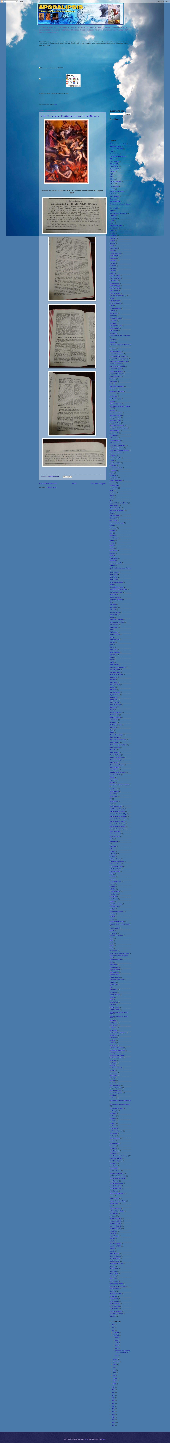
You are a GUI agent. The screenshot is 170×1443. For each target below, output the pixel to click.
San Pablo (112, 1118)
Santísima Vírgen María (116, 1173)
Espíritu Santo (114, 478)
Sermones (112, 1216)
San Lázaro (113, 1095)
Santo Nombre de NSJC (116, 1183)
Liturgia (112, 662)
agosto (115, 1364)
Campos (112, 298)
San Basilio (113, 1028)
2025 (113, 1327)
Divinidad (112, 410)
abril (114, 1375)
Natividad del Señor (115, 775)
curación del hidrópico (116, 363)
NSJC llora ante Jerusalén (117, 809)
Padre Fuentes (114, 894)
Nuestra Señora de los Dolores (118, 819)
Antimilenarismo (114, 255)
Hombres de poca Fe (115, 563)
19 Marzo (112, 179)
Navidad (112, 777)
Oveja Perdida (114, 841)
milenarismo (113, 722)
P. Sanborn (113, 889)
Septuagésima (114, 1213)
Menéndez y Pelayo (115, 704)
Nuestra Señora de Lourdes (117, 821)
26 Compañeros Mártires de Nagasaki (120, 204)
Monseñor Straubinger (116, 760)
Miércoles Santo (114, 714)
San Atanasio (113, 1025)
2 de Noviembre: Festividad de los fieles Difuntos (70, 116)
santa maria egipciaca (116, 1158)
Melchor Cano (113, 699)
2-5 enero (112, 189)
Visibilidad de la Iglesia (116, 1313)
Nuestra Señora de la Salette (118, 816)
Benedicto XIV (114, 280)
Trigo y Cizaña (114, 1273)
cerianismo (113, 315)
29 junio (112, 210)
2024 (113, 1330)
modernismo (113, 727)
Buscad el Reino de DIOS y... (118, 295)
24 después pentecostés (117, 191)
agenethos (112, 243)
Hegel (111, 533)
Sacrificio (112, 1004)
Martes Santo (113, 682)
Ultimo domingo (114, 1281)
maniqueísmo (113, 677)
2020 (113, 1395)
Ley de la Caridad (115, 652)
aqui (56, 104)
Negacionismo (114, 780)
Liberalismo (113, 654)
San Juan (112, 1083)
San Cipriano (113, 1030)
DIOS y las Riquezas (116, 404)
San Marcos (113, 1113)
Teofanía (112, 1248)
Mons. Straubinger (115, 747)
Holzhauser (113, 560)
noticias (112, 804)
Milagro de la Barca (115, 717)
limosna (112, 659)
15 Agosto (112, 171)
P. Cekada (112, 856)
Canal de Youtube (115, 300)
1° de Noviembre (114, 154)
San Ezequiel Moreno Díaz (117, 1050)
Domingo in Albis (114, 430)
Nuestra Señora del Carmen (117, 824)
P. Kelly (112, 874)
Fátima (112, 498)
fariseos (112, 495)
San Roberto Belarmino (116, 1131)
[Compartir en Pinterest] (71, 477)
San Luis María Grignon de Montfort (120, 1104)
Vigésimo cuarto (114, 1301)
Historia (112, 555)
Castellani (112, 310)
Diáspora (112, 401)
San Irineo (112, 1070)
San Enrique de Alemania (117, 1047)
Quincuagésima (114, 967)
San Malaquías (114, 1111)
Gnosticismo (113, 528)
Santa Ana (112, 1141)
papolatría (112, 909)
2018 (113, 1400)
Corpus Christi (114, 330)
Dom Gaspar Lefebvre (116, 413)
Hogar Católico (114, 558)
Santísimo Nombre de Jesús (118, 1176)
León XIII (112, 642)
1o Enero (112, 184)
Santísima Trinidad (115, 1171)
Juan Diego (113, 604)
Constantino (113, 323)
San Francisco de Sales (116, 1058)
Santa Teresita (114, 1168)
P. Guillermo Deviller (115, 869)
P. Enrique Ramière (115, 859)
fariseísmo (113, 493)
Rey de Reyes (114, 984)
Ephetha (112, 460)
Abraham (112, 233)
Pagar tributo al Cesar (116, 904)
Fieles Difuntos (114, 505)
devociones (113, 394)
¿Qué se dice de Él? (115, 146)
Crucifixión (113, 342)
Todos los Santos (115, 1261)
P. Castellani (113, 854)
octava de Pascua (115, 836)
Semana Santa (114, 1203)
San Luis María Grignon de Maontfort (120, 1100)
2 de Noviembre (114, 186)
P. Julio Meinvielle (115, 871)
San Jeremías (114, 1073)
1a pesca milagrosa (115, 181)
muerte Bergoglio (114, 767)
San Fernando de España (117, 1055)
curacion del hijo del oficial (117, 366)
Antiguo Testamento (115, 253)
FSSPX (112, 525)
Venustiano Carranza (115, 1293)
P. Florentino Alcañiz (115, 864)
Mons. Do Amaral (114, 737)
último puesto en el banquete (118, 1286)
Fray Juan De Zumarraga (117, 523)
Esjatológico (113, 470)
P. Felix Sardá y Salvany (117, 861)
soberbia (112, 1241)
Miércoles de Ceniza (115, 712)
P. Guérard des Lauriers (116, 866)
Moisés (112, 732)
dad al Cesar (113, 381)
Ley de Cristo (113, 649)
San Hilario (113, 1065)
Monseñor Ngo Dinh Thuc (117, 757)
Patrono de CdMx (115, 928)
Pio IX (111, 938)
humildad (112, 565)
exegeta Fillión (114, 488)
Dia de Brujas (113, 396)
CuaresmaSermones (115, 351)
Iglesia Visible (114, 579)
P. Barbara (112, 849)
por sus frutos (113, 950)
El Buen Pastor (114, 438)
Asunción (112, 273)
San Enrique (113, 1045)
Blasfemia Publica (115, 288)
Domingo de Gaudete (116, 415)
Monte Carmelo (114, 762)
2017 (113, 1403)
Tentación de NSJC (115, 1246)
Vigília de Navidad (115, 1306)
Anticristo (112, 250)
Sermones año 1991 (115, 1218)
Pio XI (111, 943)
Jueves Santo (113, 614)
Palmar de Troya (114, 906)
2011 (113, 1419)
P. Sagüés (112, 886)
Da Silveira (113, 379)
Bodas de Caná (114, 290)
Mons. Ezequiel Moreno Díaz (118, 739)
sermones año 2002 (115, 1226)
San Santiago (113, 1133)
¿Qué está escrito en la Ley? (118, 144)
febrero (115, 1381)
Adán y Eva (113, 238)
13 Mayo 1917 (114, 164)
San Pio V (112, 1123)
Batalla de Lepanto (115, 275)
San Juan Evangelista (116, 1093)
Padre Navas (113, 896)
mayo (115, 1372)
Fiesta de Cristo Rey (115, 508)
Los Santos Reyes (115, 672)
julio (114, 1367)
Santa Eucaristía (114, 1151)
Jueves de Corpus (115, 612)
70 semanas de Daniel (116, 225)
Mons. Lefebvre (114, 742)
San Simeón (113, 1136)
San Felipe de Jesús (115, 1053)
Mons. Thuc (113, 750)
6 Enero (112, 220)
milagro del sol (114, 720)
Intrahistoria (113, 594)
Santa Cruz (113, 1146)
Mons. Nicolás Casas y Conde (118, 745)
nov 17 (117, 1340)
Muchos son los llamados (117, 765)
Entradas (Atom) (51, 487)
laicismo (112, 637)
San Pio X (112, 1126)
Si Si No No (113, 1233)
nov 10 (117, 1343)
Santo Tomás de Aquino (116, 1193)
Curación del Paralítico (116, 371)
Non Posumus (114, 801)
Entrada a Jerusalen (115, 458)
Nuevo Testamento (115, 831)
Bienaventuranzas (115, 285)
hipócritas (112, 553)
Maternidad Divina (115, 692)
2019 (113, 1398)
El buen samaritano (115, 440)
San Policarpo (114, 1128)
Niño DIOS (113, 794)
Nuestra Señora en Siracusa (118, 829)
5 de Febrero (113, 218)
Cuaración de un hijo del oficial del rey (120, 344)
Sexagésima (113, 1231)
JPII (111, 602)
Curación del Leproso (116, 369)
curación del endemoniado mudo (119, 361)
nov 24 (117, 1337)
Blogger (103, 1439)
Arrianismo (113, 265)
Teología (112, 1251)
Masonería (113, 687)
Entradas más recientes (48, 484)
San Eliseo (113, 1042)
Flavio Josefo (113, 518)
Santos (112, 1196)
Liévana (112, 657)
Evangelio (112, 483)
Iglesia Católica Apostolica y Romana (120, 568)
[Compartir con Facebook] (69, 477)
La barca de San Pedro (116, 619)
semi (111, 1206)
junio (114, 1370)
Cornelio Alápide (114, 328)
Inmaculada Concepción (116, 587)
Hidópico (112, 545)
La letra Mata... (114, 627)
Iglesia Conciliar (114, 572)
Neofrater (112, 782)
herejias (112, 540)
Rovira (111, 999)
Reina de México (114, 974)
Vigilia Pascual (114, 1308)
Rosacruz (112, 997)
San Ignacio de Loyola (116, 1068)
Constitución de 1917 (116, 325)
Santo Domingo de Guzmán (117, 1178)
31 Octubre (113, 215)
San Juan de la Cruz (115, 1090)
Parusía (112, 919)
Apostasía (112, 263)
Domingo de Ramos (115, 423)
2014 (113, 1411)
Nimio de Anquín (114, 791)
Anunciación (113, 258)
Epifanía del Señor (115, 463)
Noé (111, 799)
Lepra (111, 644)
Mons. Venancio (114, 752)
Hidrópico (112, 548)
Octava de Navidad (115, 834)
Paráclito (112, 916)
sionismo (112, 1238)
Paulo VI (112, 930)
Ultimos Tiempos (114, 1288)
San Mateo (113, 1116)
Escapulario (113, 465)
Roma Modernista (115, 994)
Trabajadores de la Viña (116, 1263)
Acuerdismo (113, 235)
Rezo (111, 987)
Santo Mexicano (114, 1181)
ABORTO (112, 230)
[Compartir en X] (68, 477)
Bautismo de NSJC (115, 278)
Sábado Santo (114, 1002)
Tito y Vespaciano (115, 1258)
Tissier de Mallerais (115, 1256)
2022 (113, 1390)
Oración (112, 839)
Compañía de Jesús (115, 318)
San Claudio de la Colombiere (118, 1033)
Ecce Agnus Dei (114, 433)
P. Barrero (112, 851)
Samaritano (113, 1020)
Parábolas (112, 914)
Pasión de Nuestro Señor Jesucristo (120, 924)
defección (112, 384)
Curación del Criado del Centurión (119, 359)
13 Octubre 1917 (114, 166)
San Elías (112, 1040)
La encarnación (114, 624)
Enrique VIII (113, 455)
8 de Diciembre (114, 228)
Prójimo (112, 962)
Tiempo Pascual (114, 1253)
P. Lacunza (113, 876)
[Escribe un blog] (66, 477)
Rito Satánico (113, 989)
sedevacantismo (114, 1198)
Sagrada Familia (114, 1007)
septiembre (116, 1362)
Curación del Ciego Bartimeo (118, 356)
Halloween (112, 530)
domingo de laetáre (115, 418)
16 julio (112, 174)
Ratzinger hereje (114, 972)
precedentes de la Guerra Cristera (119, 953)
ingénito (112, 584)
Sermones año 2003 (115, 1228)
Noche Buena (113, 796)
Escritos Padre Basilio (116, 468)
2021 (113, 1392)
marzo (115, 1378)
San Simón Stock (115, 1138)
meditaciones (113, 697)
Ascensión (113, 270)
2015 (113, 1409)
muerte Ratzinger (114, 770)
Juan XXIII (113, 609)
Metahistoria (113, 707)
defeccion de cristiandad (116, 386)
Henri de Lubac (114, 538)
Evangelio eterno (114, 485)
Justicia (112, 617)
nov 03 (117, 1345)
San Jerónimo (113, 1075)
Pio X (111, 940)
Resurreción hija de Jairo (117, 979)
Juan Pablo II (113, 607)
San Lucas (113, 1098)
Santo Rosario (114, 1191)
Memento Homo (114, 702)
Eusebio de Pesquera (116, 480)
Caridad (112, 305)
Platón (111, 948)
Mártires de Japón (115, 684)
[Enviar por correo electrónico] (64, 477)
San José (112, 1080)
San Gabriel (113, 1060)
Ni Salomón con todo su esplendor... (120, 785)
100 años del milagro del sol (118, 156)
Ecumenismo (113, 435)
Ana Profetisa (113, 248)
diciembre (116, 1332)
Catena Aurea (113, 313)
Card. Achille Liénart (115, 303)
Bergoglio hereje (114, 283)
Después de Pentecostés (117, 391)
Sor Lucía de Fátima (115, 1243)
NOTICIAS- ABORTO (116, 806)
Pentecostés (113, 933)
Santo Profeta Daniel (115, 1186)
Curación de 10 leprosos (116, 354)
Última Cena (113, 1278)
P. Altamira (113, 846)
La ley (111, 629)
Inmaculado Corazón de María (118, 589)
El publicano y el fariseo (116, 448)
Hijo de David (113, 550)
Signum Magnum (114, 1236)
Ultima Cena (113, 1276)
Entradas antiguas (98, 484)
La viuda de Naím (115, 634)
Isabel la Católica (114, 597)
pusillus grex (113, 964)
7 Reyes (112, 223)
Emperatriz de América (116, 453)
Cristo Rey (113, 339)
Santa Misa (113, 1163)
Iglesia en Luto (114, 574)
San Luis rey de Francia (116, 1108)
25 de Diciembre (114, 196)
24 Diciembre (113, 194)
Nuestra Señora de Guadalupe (118, 814)
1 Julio (111, 151)
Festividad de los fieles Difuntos (119, 503)
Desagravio (113, 389)
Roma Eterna (113, 992)
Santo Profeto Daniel (115, 1188)
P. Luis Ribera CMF (115, 881)
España (112, 473)
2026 (113, 1325)
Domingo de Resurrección (117, 425)
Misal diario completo (116, 725)
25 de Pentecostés (115, 201)
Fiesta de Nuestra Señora (117, 510)
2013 (113, 1414)
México (112, 709)
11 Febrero (113, 159)
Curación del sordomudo (116, 374)
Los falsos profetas (115, 669)
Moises (112, 730)
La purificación (114, 632)
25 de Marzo (113, 199)
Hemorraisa (113, 535)
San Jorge (112, 1078)
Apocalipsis (113, 260)
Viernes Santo (114, 1298)
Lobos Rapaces (114, 664)
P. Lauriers (113, 879)
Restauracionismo (115, 977)
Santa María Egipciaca (116, 1161)
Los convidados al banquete (118, 667)
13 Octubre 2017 (114, 169)
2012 (113, 1417)
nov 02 (117, 1348)
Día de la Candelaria (115, 399)
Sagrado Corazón (114, 1009)
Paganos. (112, 901)
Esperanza (113, 475)
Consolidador (113, 320)
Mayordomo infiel (114, 695)
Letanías (112, 647)
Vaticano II (113, 1291)
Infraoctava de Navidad (116, 582)
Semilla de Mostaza (115, 1208)
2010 (113, 1422)
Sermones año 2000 (115, 1221)
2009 (113, 1425)
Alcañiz (112, 245)
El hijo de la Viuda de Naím (117, 445)
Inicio (74, 484)
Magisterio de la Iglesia (116, 674)
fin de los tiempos (115, 515)
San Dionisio (113, 1035)
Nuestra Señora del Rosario (117, 826)
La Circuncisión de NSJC (117, 622)
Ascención (113, 268)
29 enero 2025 (114, 208)
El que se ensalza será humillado (119, 450)
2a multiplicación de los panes (118, 213)
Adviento (112, 240)
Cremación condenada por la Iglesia (120, 335)
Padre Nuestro (114, 899)
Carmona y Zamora (115, 308)
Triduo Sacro (113, 1271)
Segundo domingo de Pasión (118, 1201)
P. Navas (112, 884)
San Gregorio (113, 1063)
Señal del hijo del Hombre (117, 1211)
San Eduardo (113, 1037)
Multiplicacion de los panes (117, 772)
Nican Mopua (113, 789)
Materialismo (113, 690)
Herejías (112, 543)
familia (111, 490)
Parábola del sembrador (116, 911)
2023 (113, 1387)
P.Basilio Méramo (115, 891)
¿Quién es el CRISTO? (116, 149)
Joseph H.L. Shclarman (116, 599)
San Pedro (113, 1121)
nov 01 (117, 1355)
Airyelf (86, 1439)
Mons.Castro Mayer (115, 755)
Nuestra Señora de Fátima (117, 811)
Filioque (112, 513)
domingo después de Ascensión (119, 428)
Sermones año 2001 (115, 1223)
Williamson (113, 1316)
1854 (111, 176)
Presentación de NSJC (116, 959)
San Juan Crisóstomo (116, 1088)
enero (115, 1383)
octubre (115, 1359)
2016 (113, 1406)
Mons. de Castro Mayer (116, 735)
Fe (110, 500)
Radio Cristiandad (115, 969)
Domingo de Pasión (115, 420)
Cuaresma (112, 349)
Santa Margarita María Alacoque (119, 1156)
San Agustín (113, 1023)
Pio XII (112, 945)
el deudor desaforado (115, 443)
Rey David (112, 982)
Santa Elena (113, 1148)
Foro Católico (113, 520)
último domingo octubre (116, 1283)
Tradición (112, 1266)
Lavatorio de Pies (115, 639)
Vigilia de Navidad (115, 1303)
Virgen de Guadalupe (115, 1311)
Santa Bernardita (114, 1143)
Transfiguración (114, 1268)
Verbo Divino (113, 1296)
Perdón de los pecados (116, 935)
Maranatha (113, 679)
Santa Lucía (113, 1153)
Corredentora (113, 333)
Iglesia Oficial (113, 577)
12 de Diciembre (114, 161)
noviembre (116, 1335)
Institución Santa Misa (116, 592)
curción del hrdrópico (115, 376)
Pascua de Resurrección (117, 921)
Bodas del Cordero (115, 293)
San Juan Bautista (115, 1085)
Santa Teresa (113, 1166)
